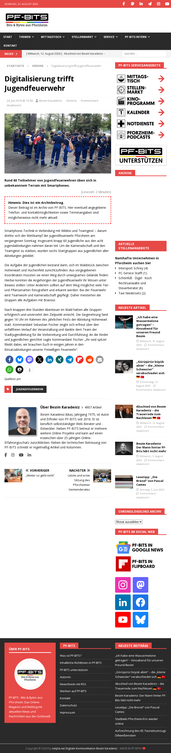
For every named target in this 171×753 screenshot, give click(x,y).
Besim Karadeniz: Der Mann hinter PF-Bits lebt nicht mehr (151, 447)
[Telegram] (150, 4)
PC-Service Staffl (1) (132, 273)
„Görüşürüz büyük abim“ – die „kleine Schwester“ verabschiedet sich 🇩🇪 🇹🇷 (150, 369)
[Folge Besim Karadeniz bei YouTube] (19, 455)
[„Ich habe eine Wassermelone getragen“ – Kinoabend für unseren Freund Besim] (124, 322)
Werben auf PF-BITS (73, 691)
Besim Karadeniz (50, 101)
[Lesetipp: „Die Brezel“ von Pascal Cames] (124, 482)
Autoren (65, 677)
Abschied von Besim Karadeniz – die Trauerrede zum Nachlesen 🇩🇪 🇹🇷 (151, 412)
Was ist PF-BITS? (70, 656)
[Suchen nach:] (144, 54)
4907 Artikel (93, 407)
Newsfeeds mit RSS (73, 684)
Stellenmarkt (82, 37)
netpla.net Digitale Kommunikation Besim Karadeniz (84, 748)
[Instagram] (158, 4)
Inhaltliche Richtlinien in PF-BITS (81, 663)
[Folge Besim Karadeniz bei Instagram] (11, 455)
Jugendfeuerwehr (29, 389)
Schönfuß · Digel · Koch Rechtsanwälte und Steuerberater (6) (135, 283)
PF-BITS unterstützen (74, 670)
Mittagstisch (51, 37)
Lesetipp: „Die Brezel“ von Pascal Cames (149, 481)
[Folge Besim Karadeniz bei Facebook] (5, 455)
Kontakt (10, 45)
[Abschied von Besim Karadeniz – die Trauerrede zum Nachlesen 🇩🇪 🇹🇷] (124, 411)
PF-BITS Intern (136, 37)
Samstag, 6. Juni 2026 (152, 489)
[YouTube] (167, 4)
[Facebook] (124, 4)
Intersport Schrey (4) (133, 268)
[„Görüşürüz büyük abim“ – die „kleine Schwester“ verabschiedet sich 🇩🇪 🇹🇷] (124, 366)
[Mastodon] (132, 4)
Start (7, 37)
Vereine (71, 101)
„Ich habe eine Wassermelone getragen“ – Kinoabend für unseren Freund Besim (148, 326)
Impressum (67, 712)
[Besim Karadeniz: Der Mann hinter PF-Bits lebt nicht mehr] (124, 448)
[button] (9, 359)
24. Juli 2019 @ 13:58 (20, 101)
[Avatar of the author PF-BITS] (30, 685)
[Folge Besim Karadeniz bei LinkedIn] (27, 455)
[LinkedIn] (141, 4)
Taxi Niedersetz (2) (132, 293)
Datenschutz (68, 705)
